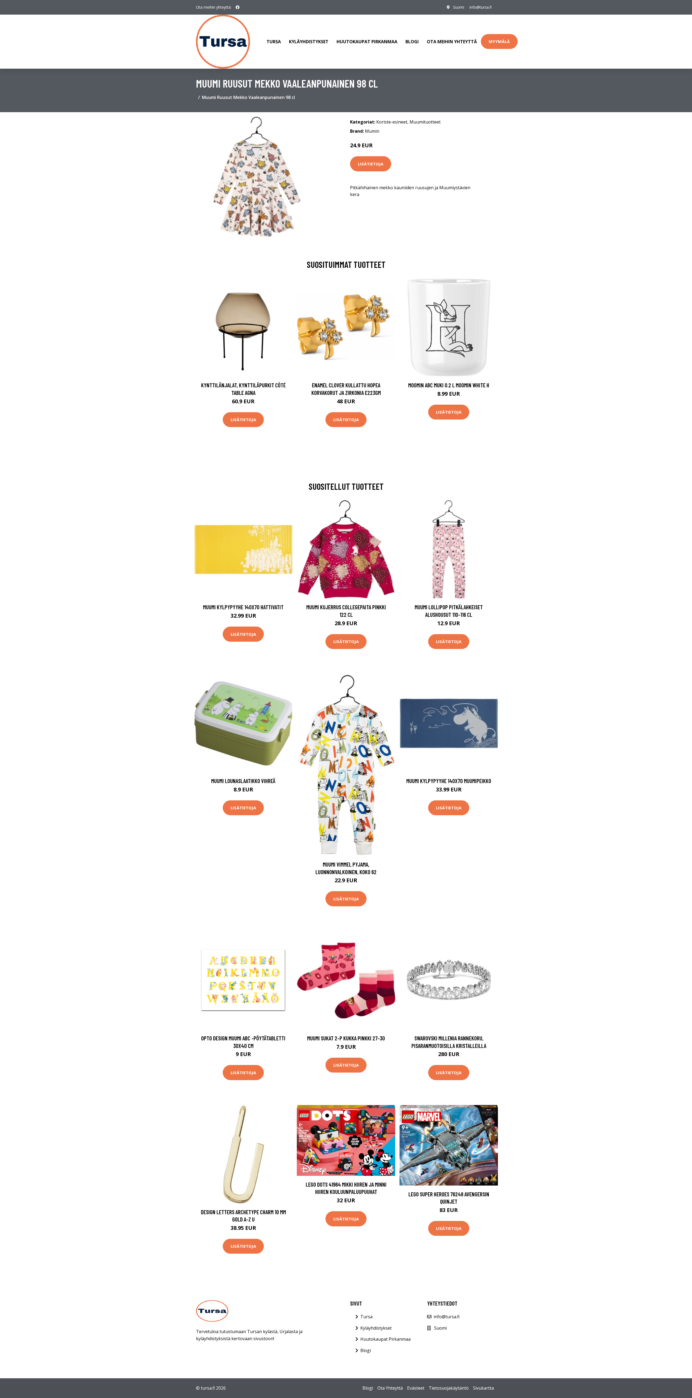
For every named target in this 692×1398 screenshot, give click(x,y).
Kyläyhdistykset (308, 42)
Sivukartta (483, 1388)
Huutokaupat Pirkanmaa (367, 42)
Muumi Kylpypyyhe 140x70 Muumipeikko (448, 780)
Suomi (458, 7)
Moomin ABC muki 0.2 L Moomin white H (448, 385)
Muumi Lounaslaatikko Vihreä (243, 780)
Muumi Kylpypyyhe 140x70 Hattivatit (243, 607)
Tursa (274, 42)
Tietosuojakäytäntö (449, 1388)
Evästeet (415, 1388)
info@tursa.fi (481, 7)
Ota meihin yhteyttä (452, 42)
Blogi (412, 42)
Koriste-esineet (391, 122)
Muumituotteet (425, 122)
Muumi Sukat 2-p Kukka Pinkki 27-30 (346, 1038)
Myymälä (499, 41)
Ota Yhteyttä (390, 1388)
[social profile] (238, 7)
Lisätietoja (370, 164)
